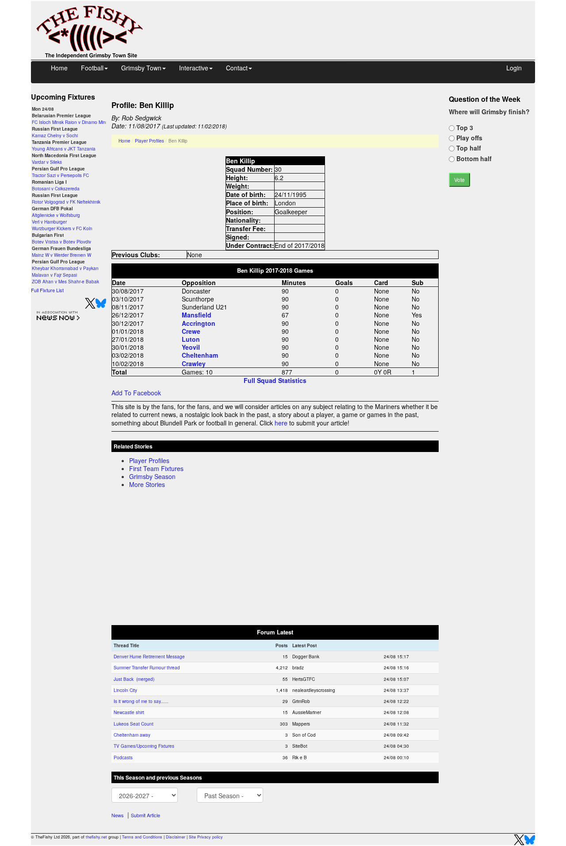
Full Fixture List (47, 290)
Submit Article (145, 815)
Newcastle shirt (129, 712)
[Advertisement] (347, 21)
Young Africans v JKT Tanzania (64, 149)
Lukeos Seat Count (133, 724)
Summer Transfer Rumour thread (147, 667)
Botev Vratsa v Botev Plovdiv (61, 242)
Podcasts (123, 757)
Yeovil (191, 347)
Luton (191, 339)
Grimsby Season (152, 476)
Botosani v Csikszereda (56, 188)
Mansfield (196, 314)
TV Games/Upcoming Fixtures (144, 746)
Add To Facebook (136, 392)
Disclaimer (175, 837)
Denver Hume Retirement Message (149, 656)
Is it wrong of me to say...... (141, 701)
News (117, 815)
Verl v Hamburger (49, 222)
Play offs (468, 138)
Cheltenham (200, 355)
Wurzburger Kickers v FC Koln (62, 228)
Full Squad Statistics (275, 380)
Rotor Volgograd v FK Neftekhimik (66, 202)
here (281, 422)
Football (92, 67)
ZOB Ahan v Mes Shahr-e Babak (65, 281)
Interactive (193, 67)
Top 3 (464, 127)
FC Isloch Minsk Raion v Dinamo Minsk (71, 122)
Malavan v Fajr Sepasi (54, 275)
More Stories (147, 484)
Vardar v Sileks (47, 162)
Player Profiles (149, 141)
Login (514, 67)
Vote (459, 179)
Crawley (194, 363)
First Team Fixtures (156, 468)
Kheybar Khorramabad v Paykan (65, 268)
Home (59, 67)
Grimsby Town (141, 67)
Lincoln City (125, 690)
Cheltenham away (132, 735)
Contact (237, 67)
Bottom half (473, 158)
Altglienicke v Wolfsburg (56, 215)
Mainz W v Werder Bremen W (61, 255)
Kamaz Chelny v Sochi (55, 135)
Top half (468, 148)
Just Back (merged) (134, 679)
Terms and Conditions (142, 837)
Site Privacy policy (206, 837)
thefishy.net (96, 837)
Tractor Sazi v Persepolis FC (60, 175)
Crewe (191, 331)
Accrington (198, 323)
